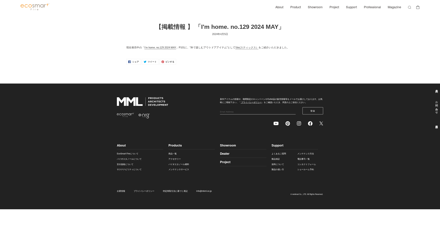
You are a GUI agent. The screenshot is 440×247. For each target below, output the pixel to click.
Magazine (394, 7)
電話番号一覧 (303, 158)
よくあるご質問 (279, 153)
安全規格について (125, 164)
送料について (278, 164)
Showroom (315, 7)
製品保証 (276, 158)
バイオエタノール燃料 (178, 164)
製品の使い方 (278, 169)
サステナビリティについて (129, 169)
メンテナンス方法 (305, 153)
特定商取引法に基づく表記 (175, 190)
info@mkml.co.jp (204, 190)
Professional (372, 7)
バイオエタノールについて (129, 158)
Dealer (224, 153)
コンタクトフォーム (306, 164)
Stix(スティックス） (246, 47)
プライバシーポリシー (251, 102)
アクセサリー (174, 158)
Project (334, 7)
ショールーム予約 (305, 169)
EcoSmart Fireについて (127, 153)
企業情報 (121, 190)
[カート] (417, 6)
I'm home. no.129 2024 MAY (160, 47)
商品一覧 (172, 153)
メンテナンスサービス (178, 169)
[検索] (409, 6)
